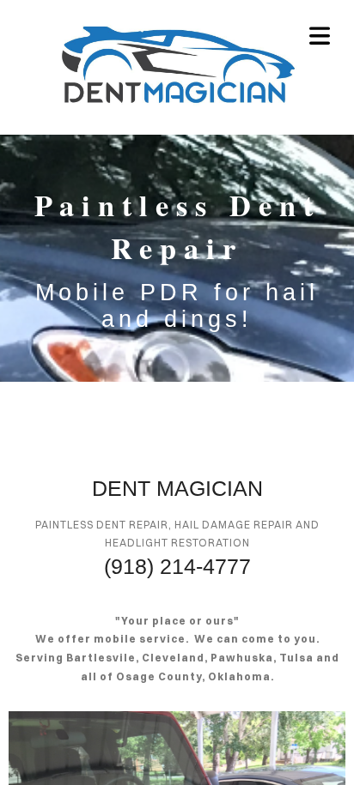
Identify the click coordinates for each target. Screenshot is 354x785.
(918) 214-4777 (177, 566)
